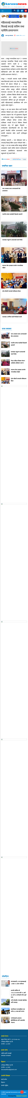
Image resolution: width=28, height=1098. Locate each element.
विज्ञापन (3, 1082)
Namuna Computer (22, 1096)
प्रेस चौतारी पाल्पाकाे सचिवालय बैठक (11, 291)
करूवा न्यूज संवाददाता (9, 35)
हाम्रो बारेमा (4, 1079)
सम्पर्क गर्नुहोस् (4, 1085)
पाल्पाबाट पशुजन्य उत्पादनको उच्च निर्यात (12, 240)
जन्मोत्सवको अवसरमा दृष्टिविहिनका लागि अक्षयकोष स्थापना (18, 1020)
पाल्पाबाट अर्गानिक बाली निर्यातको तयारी (12, 317)
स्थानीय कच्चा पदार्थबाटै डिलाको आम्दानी (12, 214)
